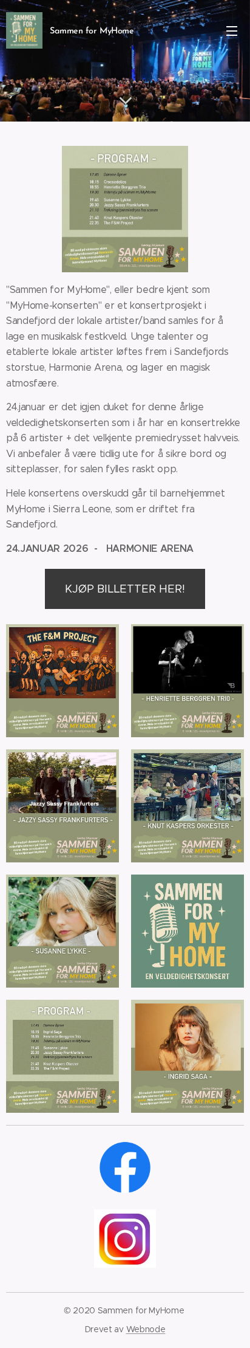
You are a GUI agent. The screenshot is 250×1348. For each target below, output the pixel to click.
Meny (232, 30)
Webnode (146, 1329)
